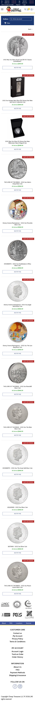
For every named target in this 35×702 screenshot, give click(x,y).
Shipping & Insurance (17, 675)
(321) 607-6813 (10, 4)
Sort (29, 29)
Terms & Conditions (17, 641)
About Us (17, 667)
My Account (17, 636)
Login (24, 4)
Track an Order (17, 654)
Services (28, 623)
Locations (19, 623)
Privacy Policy (17, 639)
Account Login (17, 651)
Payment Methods (17, 672)
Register (18, 4)
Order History (17, 657)
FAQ (11, 623)
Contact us (17, 633)
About (4, 623)
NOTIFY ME (17, 67)
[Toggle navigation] (2, 9)
